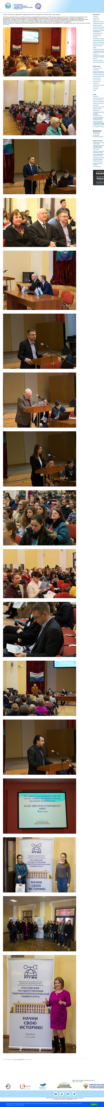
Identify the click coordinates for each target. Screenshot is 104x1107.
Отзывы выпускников (98, 60)
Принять (94, 1104)
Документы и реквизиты (98, 28)
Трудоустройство (97, 79)
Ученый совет (96, 19)
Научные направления (98, 99)
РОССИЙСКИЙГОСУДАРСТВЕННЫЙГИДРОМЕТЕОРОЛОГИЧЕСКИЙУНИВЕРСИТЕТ (23, 7)
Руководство (96, 18)
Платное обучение (97, 68)
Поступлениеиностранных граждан (98, 136)
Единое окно (96, 53)
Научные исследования (98, 101)
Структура (95, 16)
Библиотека (95, 83)
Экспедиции (96, 105)
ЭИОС (94, 90)
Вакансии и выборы (97, 25)
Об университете (97, 35)
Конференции (96, 110)
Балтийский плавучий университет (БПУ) (98, 159)
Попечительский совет (98, 21)
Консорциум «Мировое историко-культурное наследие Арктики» (98, 118)
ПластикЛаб (96, 149)
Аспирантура (96, 69)
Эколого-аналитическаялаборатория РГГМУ (98, 155)
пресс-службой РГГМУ (19, 1059)
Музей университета (97, 33)
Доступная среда (97, 78)
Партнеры (95, 36)
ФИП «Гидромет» (97, 166)
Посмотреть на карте (77, 1081)
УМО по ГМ (95, 86)
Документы (95, 96)
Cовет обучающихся (97, 45)
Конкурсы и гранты (97, 108)
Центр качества (96, 81)
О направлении (96, 133)
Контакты (95, 58)
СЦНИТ (94, 47)
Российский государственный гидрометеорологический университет (68, 1097)
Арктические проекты (98, 161)
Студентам (95, 88)
